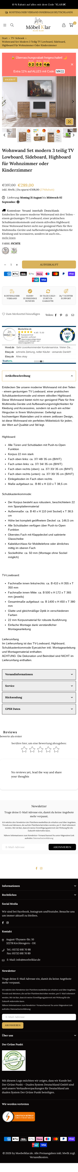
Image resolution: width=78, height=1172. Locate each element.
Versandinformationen (19, 674)
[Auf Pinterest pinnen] (61, 315)
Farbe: (11, 243)
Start (5, 38)
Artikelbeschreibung (17, 375)
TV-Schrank (17, 38)
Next (73, 102)
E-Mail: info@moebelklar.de (23, 959)
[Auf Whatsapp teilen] (67, 315)
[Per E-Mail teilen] (73, 315)
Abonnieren (62, 847)
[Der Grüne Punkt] (14, 1070)
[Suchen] (12, 25)
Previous (5, 102)
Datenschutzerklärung (43, 838)
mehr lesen (9, 237)
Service (9, 686)
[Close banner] (72, 64)
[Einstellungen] (63, 25)
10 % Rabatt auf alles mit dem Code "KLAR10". (39, 4)
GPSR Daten (12, 709)
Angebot (10, 79)
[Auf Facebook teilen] (56, 315)
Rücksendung (13, 697)
